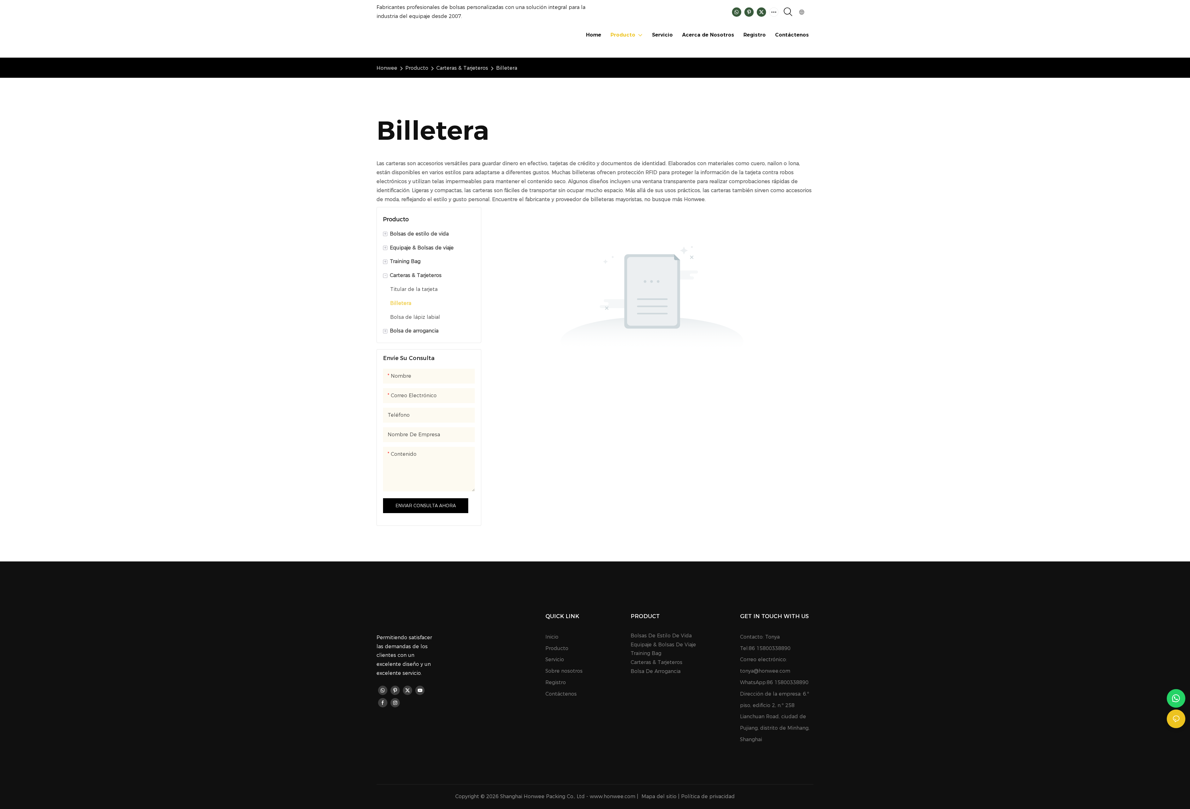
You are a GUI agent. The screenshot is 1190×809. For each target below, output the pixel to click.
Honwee (387, 68)
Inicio (551, 637)
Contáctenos (561, 694)
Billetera (506, 68)
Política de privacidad (708, 796)
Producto (416, 68)
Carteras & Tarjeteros (462, 68)
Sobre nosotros (564, 671)
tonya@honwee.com (765, 671)
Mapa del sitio (659, 796)
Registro (555, 682)
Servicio (554, 659)
